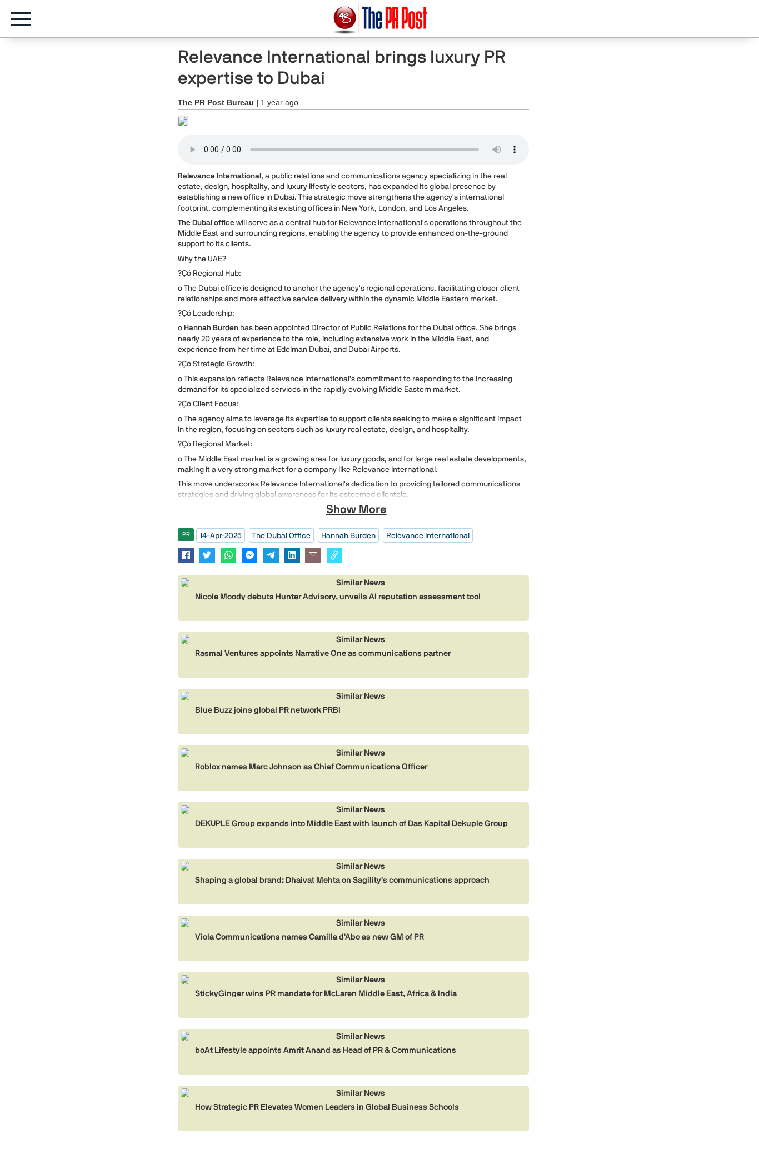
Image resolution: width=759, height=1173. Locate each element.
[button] (26, 19)
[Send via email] (313, 555)
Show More (356, 509)
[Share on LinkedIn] (292, 555)
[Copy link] (335, 555)
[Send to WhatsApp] (229, 555)
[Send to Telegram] (271, 555)
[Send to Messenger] (250, 555)
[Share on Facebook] (186, 555)
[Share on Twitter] (207, 555)
